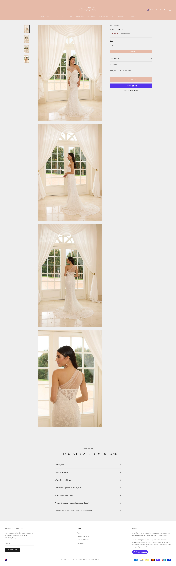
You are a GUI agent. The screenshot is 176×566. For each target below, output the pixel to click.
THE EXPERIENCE (106, 16)
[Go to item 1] (27, 29)
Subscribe (12, 550)
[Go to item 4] (27, 59)
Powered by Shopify (91, 560)
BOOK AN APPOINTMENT (85, 16)
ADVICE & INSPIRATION (126, 16)
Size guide (131, 51)
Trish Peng (115, 26)
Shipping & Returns (83, 540)
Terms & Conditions (83, 536)
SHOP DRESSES (46, 16)
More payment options (131, 91)
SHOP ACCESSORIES (64, 16)
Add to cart (131, 80)
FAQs (78, 533)
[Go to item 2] (27, 39)
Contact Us (80, 543)
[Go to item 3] (27, 49)
